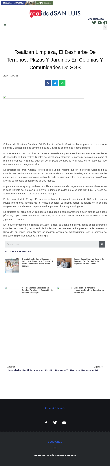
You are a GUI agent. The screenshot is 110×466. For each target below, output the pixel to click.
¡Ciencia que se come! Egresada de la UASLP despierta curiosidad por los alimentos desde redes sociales (37, 262)
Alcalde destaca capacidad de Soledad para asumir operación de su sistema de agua (37, 290)
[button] (5, 25)
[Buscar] (102, 244)
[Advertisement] (55, 327)
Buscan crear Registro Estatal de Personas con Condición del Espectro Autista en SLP (89, 261)
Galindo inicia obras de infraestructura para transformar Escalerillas (89, 290)
